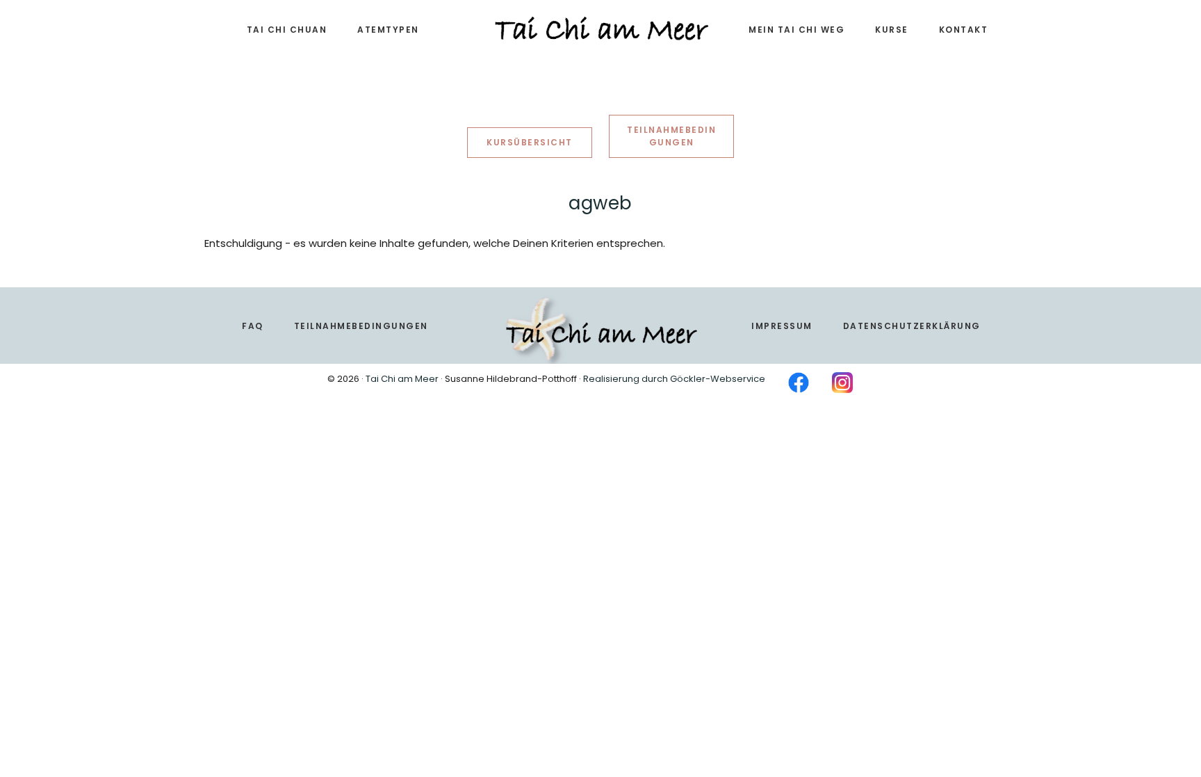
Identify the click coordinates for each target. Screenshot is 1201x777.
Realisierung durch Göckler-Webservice (674, 378)
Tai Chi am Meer (402, 378)
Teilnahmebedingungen (361, 326)
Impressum (781, 326)
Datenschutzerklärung (912, 326)
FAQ (252, 326)
